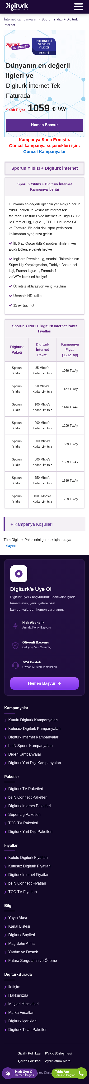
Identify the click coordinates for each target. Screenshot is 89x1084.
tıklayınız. (11, 546)
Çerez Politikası (29, 1061)
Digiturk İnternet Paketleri (29, 806)
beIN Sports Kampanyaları (30, 746)
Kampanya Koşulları (33, 524)
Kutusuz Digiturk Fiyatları (29, 866)
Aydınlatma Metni (58, 1061)
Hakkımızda (18, 995)
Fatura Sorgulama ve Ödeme (32, 961)
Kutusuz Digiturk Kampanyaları (34, 729)
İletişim (14, 987)
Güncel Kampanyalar (44, 151)
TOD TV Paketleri (23, 823)
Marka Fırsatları (21, 1012)
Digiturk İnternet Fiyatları (28, 875)
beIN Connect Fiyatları (27, 883)
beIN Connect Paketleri (27, 797)
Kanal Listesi (19, 926)
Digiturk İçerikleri (22, 1021)
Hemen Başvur (44, 125)
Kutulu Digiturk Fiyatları (28, 858)
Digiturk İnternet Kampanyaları (33, 737)
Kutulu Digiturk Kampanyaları (33, 720)
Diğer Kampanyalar (24, 754)
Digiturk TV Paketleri (25, 789)
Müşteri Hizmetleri (23, 1004)
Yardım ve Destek (23, 952)
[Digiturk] (17, 6)
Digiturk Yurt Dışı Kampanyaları (34, 763)
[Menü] (78, 7)
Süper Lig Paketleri (24, 814)
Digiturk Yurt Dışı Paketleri (30, 832)
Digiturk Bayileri (21, 935)
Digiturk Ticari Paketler (27, 1030)
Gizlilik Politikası (29, 1053)
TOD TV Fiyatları (22, 892)
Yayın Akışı (17, 918)
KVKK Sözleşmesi (58, 1053)
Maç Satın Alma (21, 943)
